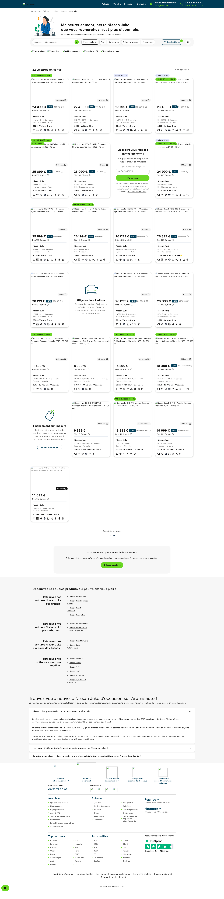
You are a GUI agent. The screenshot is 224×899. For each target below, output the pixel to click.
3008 (96, 851)
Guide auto (128, 813)
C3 (95, 854)
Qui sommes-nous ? (59, 803)
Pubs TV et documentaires (62, 823)
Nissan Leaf (74, 671)
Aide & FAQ (55, 813)
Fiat (76, 841)
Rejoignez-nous (57, 809)
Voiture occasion (50, 11)
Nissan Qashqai (76, 658)
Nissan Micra (75, 662)
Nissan (53, 864)
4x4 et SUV (128, 803)
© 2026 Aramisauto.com (112, 886)
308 (95, 847)
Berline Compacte (102, 806)
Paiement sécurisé (163, 874)
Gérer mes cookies (142, 874)
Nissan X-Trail (75, 667)
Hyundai (78, 844)
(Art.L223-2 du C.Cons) (137, 191)
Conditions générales (63, 874)
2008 (96, 844)
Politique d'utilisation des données (113, 874)
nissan (63, 11)
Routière (97, 809)
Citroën (53, 847)
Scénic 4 (127, 857)
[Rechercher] (77, 42)
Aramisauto (36, 11)
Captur (97, 861)
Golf (125, 847)
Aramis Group (56, 826)
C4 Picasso (98, 857)
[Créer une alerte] (5, 888)
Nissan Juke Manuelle (78, 641)
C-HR (125, 841)
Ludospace (98, 819)
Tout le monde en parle (60, 816)
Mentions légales (84, 874)
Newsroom (55, 819)
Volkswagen (55, 857)
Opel (52, 851)
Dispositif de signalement (113, 877)
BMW (77, 854)
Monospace (99, 816)
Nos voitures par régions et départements (130, 818)
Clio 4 (125, 844)
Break (96, 813)
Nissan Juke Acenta (77, 596)
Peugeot (54, 844)
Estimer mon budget (49, 447)
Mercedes (79, 857)
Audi (52, 861)
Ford (77, 851)
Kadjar (126, 851)
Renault (53, 841)
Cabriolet (127, 806)
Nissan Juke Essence (78, 623)
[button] (96, 42)
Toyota (78, 861)
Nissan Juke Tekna (77, 615)
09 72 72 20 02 (58, 789)
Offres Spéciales (130, 809)
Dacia (52, 854)
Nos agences (55, 806)
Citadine (97, 803)
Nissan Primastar (76, 675)
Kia (76, 847)
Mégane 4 (127, 854)
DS (76, 864)
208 (95, 841)
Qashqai (126, 861)
